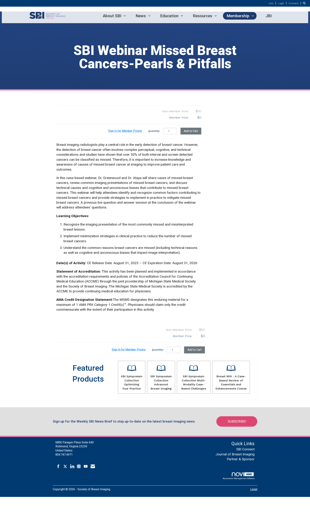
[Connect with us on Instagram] (79, 466)
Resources (202, 15)
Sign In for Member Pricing (125, 131)
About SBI (112, 15)
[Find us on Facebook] (58, 466)
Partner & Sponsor (241, 459)
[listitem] (273, 3)
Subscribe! (237, 421)
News (141, 15)
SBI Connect (245, 449)
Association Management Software (239, 478)
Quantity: (154, 130)
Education (169, 15)
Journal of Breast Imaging (235, 454)
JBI (269, 15)
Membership (238, 15)
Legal (253, 489)
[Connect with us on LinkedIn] (72, 466)
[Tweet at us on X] (65, 466)
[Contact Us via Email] (93, 466)
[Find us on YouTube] (86, 466)
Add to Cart (191, 131)
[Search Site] (305, 3)
